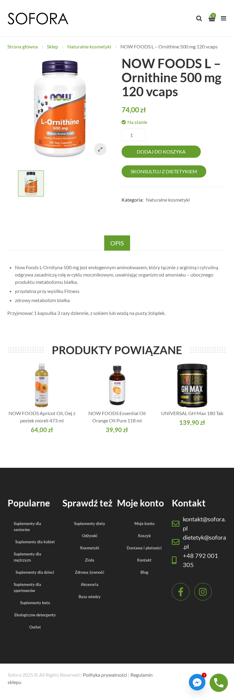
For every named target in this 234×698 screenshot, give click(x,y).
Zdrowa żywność (89, 572)
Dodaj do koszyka (161, 151)
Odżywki (90, 535)
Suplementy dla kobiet (35, 541)
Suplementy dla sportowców (27, 587)
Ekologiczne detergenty (35, 614)
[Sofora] (37, 18)
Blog (144, 572)
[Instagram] (203, 592)
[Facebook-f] (181, 592)
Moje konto (144, 523)
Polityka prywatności (105, 675)
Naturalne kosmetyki (89, 46)
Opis (117, 243)
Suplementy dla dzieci (35, 572)
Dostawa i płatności (144, 547)
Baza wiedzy (90, 596)
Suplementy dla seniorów (27, 526)
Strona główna (22, 46)
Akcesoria (89, 584)
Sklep (52, 46)
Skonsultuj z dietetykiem (164, 171)
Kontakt (144, 560)
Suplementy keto (35, 602)
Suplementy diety (89, 523)
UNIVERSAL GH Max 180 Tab (192, 413)
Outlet (35, 627)
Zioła (89, 560)
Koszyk (144, 535)
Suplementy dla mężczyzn (27, 557)
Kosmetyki (89, 547)
